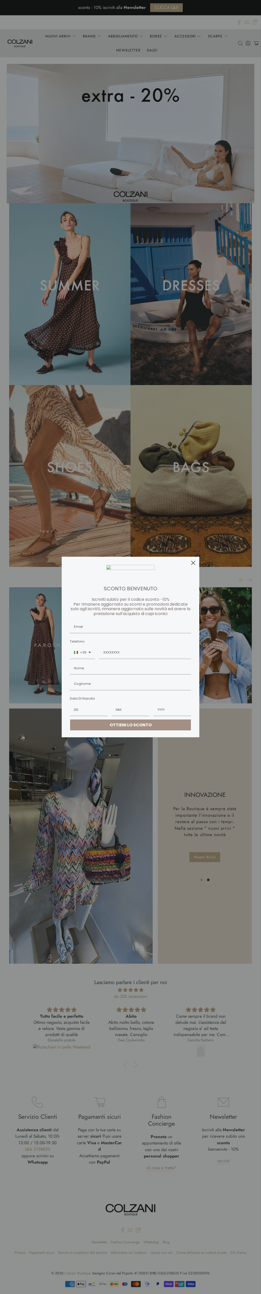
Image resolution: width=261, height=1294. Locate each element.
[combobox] (82, 652)
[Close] (193, 563)
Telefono (77, 641)
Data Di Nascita (82, 698)
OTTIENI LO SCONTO (131, 725)
